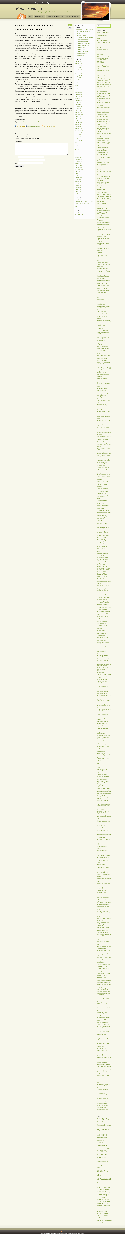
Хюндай (99, 1132)
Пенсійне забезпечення (83, 41)
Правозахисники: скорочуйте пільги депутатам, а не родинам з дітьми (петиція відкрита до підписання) (104, 438)
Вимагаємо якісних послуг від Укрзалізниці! (103, 782)
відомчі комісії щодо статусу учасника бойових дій (103, 1151)
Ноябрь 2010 (78, 187)
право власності (106, 1193)
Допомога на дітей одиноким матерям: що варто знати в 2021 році (104, 135)
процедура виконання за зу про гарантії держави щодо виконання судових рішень (103, 1201)
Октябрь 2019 (78, 63)
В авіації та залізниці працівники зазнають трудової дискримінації (104, 626)
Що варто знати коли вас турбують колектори (103, 560)
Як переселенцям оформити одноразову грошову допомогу (103, 123)
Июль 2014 (78, 116)
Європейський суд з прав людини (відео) (103, 808)
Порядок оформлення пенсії (103, 1070)
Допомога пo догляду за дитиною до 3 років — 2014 (103, 1023)
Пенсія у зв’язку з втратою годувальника (103, 265)
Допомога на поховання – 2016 (103, 938)
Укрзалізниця (103, 1129)
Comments (79, 214)
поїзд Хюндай (100, 1191)
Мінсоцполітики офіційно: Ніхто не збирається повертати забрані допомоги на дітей (103, 351)
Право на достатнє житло (83, 45)
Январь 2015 (78, 106)
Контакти (23, 3)
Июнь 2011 (78, 173)
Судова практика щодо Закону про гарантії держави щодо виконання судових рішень (103, 384)
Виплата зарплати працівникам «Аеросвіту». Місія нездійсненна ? (103, 686)
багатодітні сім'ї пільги (102, 1137)
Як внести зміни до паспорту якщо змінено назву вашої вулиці (104, 86)
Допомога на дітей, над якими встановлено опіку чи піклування (104, 879)
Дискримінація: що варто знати (103, 259)
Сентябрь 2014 (79, 114)
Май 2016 (77, 86)
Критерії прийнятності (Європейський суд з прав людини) (103, 758)
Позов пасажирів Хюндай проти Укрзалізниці (103, 643)
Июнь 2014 (78, 118)
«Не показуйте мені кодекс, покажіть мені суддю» (103, 965)
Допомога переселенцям (102, 346)
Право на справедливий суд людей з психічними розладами (103, 292)
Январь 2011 (78, 183)
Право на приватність (82, 51)
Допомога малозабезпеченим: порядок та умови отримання (104, 195)
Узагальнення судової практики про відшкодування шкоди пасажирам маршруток (104, 496)
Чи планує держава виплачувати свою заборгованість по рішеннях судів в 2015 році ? (103, 305)
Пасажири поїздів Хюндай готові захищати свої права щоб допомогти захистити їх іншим (103, 747)
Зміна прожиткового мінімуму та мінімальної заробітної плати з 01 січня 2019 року (103, 129)
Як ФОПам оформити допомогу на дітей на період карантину (103, 42)
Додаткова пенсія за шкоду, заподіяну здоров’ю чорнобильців (103, 923)
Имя (16, 157)
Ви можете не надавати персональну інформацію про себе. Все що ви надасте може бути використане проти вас (104, 980)
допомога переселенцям (102, 1161)
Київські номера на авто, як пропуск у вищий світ (103, 1085)
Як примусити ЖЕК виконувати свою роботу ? (103, 404)
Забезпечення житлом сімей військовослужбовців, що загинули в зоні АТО (103, 357)
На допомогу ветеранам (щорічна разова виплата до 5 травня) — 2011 (104, 934)
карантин (102, 1184)
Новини (30, 16)
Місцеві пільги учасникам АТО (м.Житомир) (103, 182)
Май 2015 (77, 98)
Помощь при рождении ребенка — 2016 (102, 801)
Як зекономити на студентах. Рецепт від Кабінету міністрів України (104, 1066)
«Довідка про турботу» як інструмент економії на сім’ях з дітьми (104, 590)
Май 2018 (77, 72)
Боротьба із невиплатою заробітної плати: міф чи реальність (102, 1098)
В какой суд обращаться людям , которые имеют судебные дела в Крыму (102, 489)
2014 (108, 1119)
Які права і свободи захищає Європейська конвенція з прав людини (104, 816)
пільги (103, 1205)
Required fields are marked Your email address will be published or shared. (28, 137)
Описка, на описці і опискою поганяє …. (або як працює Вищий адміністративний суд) (104, 790)
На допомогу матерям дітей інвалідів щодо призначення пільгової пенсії (103, 993)
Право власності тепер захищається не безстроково (103, 820)
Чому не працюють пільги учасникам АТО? (103, 375)
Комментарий (18, 141)
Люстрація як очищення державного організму (102, 540)
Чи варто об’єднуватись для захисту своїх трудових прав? (104, 320)
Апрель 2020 (78, 61)
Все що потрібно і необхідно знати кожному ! (53, 12)
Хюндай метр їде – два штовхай (102, 766)
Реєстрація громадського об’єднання (103, 428)
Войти (77, 212)
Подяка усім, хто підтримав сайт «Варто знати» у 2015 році (103, 143)
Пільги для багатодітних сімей (102, 729)
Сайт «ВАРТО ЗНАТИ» (102, 557)
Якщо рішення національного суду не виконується (104, 947)
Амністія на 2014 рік (102, 471)
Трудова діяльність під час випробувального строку (103, 468)
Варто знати (29, 8)
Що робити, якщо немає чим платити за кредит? (104, 172)
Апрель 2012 (78, 155)
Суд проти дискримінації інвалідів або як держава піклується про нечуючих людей (103, 907)
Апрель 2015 (78, 100)
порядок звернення (105, 1189)
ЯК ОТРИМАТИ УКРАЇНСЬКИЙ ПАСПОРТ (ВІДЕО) (104, 550)
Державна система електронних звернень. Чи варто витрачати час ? (103, 632)
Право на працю (36, 126)
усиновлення (100, 1218)
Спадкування (80, 55)
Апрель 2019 (78, 65)
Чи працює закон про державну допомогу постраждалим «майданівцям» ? (102, 326)
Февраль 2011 (78, 181)
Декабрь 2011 (78, 163)
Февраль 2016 (78, 88)
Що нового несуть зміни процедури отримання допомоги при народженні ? (103, 311)
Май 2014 (77, 120)
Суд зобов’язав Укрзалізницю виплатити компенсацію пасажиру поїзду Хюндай (104, 581)
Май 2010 (77, 193)
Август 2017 (78, 76)
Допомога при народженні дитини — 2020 (103, 1054)
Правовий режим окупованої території (104, 456)
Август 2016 (78, 82)
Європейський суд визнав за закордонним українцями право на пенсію (103, 527)
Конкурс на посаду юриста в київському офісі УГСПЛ (103, 139)
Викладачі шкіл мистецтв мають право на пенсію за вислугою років (103, 1045)
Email (17, 160)
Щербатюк (103, 1134)
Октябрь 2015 (78, 94)
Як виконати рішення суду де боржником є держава (104, 696)
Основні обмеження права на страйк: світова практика (104, 300)
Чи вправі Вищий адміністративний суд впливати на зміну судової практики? (103, 866)
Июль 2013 (78, 134)
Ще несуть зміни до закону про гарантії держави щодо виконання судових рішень (103, 595)
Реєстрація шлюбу (101, 648)
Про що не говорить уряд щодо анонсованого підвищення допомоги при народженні (103, 484)
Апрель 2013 (78, 141)
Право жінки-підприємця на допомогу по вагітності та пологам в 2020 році (103, 112)
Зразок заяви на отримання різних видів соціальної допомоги (103, 714)
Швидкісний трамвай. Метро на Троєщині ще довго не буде (104, 771)
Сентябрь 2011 (79, 169)
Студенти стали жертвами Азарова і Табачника (103, 1061)
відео (108, 1148)
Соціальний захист (81, 53)
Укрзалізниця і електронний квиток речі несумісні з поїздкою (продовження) (103, 825)
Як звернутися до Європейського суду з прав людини (103, 705)
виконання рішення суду (102, 1143)
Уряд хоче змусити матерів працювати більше (103, 1027)
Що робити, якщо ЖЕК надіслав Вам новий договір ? (104, 912)
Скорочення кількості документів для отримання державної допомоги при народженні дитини (103, 569)
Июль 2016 (78, 84)
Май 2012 (77, 153)
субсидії (104, 1217)
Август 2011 (78, 171)
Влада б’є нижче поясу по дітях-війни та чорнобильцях (104, 901)
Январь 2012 (78, 161)
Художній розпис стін (102, 975)
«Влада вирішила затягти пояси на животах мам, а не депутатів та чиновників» (103, 400)
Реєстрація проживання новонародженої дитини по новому (103, 416)
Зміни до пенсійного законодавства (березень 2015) (102, 205)
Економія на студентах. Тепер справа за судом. (104, 1058)
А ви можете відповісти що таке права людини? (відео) (103, 804)
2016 (101, 1122)
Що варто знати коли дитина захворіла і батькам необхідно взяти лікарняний (104, 95)
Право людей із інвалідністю (84, 43)
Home (16, 3)
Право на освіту (81, 47)
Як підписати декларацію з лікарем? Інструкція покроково (103, 75)
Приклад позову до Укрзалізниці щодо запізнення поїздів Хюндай (103, 753)
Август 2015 (78, 96)
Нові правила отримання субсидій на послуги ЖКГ (103, 871)
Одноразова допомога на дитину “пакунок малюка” (103, 70)
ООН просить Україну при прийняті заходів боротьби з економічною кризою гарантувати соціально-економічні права (103, 462)
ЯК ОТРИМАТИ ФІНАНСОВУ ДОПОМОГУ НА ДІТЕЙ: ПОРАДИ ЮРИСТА (104, 675)
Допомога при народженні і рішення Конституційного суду (103, 66)
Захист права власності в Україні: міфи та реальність (103, 586)
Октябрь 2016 (78, 80)
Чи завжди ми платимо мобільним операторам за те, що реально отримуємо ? (104, 897)
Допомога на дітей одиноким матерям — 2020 (104, 985)
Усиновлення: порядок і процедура (102, 617)
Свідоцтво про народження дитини (103, 108)
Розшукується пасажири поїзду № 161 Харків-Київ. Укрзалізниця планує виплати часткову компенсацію (104, 777)
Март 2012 (78, 157)
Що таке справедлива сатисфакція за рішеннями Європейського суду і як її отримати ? (103, 163)
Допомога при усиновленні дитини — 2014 (103, 887)
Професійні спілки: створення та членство (104, 408)
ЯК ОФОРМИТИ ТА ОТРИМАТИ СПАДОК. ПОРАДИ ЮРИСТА (103, 575)
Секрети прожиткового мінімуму (102, 1109)
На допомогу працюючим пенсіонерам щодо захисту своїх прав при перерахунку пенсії (103, 1039)
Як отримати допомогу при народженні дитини (103, 563)
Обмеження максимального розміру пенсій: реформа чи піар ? (103, 1080)
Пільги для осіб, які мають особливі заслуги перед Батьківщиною (103, 239)
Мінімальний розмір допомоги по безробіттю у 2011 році (103, 1014)
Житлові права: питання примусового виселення (102, 378)
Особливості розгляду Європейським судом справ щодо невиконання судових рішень (103, 612)
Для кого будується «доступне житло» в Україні (103, 972)
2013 (104, 1119)
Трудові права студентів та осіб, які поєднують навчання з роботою (104, 432)
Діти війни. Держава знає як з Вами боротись (104, 950)
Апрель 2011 (78, 177)
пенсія (100, 1186)
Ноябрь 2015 (78, 92)
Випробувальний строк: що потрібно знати (103, 961)
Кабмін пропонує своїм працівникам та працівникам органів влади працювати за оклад (103, 270)
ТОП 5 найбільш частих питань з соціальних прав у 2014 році (103, 332)
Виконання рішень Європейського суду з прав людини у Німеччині (103, 191)
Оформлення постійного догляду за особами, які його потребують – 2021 (104, 234)
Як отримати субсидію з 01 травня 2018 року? (103, 371)
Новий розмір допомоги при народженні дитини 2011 (104, 958)
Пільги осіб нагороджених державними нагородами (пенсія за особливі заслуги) (103, 287)
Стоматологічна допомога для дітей (84, 201)
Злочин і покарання (101, 543)
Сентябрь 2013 (79, 130)
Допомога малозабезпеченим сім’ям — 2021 (104, 919)
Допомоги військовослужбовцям (85, 37)
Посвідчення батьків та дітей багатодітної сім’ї (104, 732)
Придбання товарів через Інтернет (103, 168)
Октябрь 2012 (78, 151)
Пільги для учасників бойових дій (102, 424)
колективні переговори (24, 122)
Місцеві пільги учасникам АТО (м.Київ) (103, 179)
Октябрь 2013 (78, 128)
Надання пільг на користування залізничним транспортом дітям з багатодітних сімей (103, 638)
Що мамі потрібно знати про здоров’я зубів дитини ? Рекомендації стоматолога (104, 655)
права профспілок (36, 122)
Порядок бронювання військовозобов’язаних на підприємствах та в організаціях (103, 218)
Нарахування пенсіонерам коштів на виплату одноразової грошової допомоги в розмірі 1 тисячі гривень (103, 35)
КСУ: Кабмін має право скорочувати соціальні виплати (102, 846)
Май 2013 (77, 139)
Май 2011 (77, 175)
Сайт (16, 163)
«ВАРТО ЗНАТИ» (101, 341)
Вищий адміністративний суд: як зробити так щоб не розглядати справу (104, 835)
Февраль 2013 (78, 145)
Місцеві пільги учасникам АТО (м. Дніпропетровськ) (103, 175)
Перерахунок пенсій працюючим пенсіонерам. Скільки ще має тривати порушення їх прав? (103, 1032)
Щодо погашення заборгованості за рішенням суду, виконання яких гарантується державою (103, 281)
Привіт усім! (100, 1113)
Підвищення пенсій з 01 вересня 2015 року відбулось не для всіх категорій (104, 149)
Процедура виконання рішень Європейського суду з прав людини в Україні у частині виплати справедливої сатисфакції (104, 476)
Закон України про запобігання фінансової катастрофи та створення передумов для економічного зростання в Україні (104, 534)
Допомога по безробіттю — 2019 (103, 884)
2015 (98, 1122)
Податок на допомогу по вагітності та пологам (103, 545)
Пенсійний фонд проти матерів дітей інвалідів (102, 988)
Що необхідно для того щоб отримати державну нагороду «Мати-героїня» (104, 737)
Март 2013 (78, 143)
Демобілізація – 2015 (102, 208)
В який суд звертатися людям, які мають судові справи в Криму (103, 501)
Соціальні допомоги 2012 (103, 843)
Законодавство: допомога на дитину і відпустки (103, 1106)
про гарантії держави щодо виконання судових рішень (103, 1195)
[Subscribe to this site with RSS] (21, 15)
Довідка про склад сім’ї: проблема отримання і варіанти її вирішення (102, 681)
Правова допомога (39, 16)
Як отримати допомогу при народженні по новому (103, 420)
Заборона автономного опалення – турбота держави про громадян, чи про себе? (103, 601)
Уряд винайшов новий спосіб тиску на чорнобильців (104, 840)
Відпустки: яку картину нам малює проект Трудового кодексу (103, 1019)
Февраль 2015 (78, 104)
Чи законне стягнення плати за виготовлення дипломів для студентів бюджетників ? (104, 606)
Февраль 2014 (78, 124)
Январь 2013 (78, 147)
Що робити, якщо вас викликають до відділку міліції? (102, 1089)
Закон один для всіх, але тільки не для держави (102, 1102)
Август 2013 (78, 132)
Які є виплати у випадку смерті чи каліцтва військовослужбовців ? (102, 390)
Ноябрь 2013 (78, 126)
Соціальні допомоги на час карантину (103, 46)
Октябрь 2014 (78, 112)
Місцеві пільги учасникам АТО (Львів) (103, 186)
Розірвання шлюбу (101, 646)
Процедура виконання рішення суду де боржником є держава (104, 700)
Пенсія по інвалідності (102, 262)
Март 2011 (78, 179)
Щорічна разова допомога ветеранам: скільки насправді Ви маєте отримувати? (104, 929)
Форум (30, 3)
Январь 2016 (78, 90)
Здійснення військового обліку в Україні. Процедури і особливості (104, 229)
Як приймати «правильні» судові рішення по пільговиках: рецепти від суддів (103, 860)
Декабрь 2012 (78, 149)
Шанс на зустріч (79, 207)
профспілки (99, 1197)
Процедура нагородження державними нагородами (103, 275)
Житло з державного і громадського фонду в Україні (102, 892)
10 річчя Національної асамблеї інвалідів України (103, 854)
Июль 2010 (78, 189)
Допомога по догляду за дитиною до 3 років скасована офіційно (104, 444)
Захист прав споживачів (83, 39)
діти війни (101, 1181)
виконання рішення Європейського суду (101, 1139)
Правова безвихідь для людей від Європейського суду (104, 79)
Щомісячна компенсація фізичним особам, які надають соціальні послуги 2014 (103, 724)
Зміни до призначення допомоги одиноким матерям (104, 850)
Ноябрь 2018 (78, 67)
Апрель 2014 (78, 122)
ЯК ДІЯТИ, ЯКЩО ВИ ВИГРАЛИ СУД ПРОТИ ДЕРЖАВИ (103, 669)
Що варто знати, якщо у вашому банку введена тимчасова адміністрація (102, 118)
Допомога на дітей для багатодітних (102, 53)
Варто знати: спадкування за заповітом (103, 875)
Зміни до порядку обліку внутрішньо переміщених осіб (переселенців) (104, 199)
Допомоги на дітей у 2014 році (103, 762)
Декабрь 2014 (78, 108)
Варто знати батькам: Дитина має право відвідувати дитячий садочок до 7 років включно (104, 796)
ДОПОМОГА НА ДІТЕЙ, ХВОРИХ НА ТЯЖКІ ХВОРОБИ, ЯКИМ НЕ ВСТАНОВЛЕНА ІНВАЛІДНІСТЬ (103, 60)
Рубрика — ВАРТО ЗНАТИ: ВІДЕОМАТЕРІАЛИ (104, 812)
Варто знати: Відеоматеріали (72, 16)
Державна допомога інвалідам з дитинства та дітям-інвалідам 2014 (102, 621)
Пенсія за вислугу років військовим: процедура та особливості (103, 248)
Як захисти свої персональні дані (103, 296)
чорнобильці (102, 1220)
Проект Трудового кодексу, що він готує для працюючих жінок (104, 1008)
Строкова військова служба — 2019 (103, 99)
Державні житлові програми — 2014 (103, 448)
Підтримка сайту (39, 3)
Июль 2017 (78, 78)
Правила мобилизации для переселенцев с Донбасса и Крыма (103, 224)
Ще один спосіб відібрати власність (103, 1072)
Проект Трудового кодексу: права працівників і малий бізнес (103, 998)
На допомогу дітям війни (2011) (103, 954)
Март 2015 (78, 102)
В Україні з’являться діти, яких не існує (103, 969)
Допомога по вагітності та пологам (103, 1076)
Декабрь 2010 (78, 185)
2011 (99, 1119)
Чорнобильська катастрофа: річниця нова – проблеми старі (103, 943)
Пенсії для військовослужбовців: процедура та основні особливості (102, 254)
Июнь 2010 (78, 191)
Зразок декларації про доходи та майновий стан (104, 710)
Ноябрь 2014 (78, 110)
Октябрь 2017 (78, 74)
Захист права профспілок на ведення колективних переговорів (34, 27)
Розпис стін (78, 199)
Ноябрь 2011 (78, 165)
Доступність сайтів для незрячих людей (102, 554)
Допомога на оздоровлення (103, 82)
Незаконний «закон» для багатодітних (102, 50)
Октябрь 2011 (78, 167)
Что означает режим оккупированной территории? (104, 452)
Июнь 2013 (78, 137)
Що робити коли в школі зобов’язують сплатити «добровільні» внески (103, 660)
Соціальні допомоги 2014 (103, 743)
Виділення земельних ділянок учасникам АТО (104, 343)
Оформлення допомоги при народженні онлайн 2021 (103, 90)
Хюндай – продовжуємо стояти (102, 785)
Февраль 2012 (78, 159)
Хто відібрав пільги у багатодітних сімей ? (102, 1093)
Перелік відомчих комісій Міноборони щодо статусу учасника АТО (103, 337)
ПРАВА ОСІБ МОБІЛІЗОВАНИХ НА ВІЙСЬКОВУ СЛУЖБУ (103, 522)
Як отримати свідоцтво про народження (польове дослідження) (103, 103)
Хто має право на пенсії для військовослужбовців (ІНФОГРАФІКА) (103, 212)
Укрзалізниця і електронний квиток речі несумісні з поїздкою (103, 830)
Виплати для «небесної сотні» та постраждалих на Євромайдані (104, 395)
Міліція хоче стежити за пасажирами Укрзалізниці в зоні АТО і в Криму (103, 362)
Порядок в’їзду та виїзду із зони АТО (103, 244)
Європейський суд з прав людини (54, 16)
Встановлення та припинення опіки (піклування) (104, 650)
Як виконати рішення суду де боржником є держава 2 (104, 664)
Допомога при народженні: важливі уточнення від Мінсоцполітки (103, 507)
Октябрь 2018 (78, 69)
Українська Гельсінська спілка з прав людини (84, 204)
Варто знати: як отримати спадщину (103, 915)
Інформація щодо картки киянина (103, 718)
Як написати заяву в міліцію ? (103, 412)
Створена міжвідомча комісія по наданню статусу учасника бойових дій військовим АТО (104, 367)
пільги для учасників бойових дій (103, 1206)
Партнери (49, 3)
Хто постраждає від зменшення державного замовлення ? (102, 1050)
